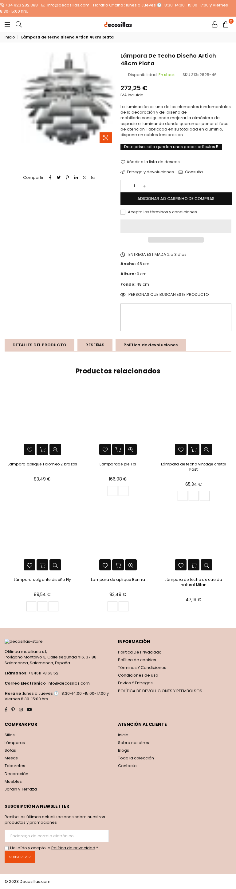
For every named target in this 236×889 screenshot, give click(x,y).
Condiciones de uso (138, 675)
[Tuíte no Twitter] (59, 177)
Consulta (193, 172)
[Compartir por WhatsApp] (84, 177)
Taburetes (15, 766)
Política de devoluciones (151, 345)
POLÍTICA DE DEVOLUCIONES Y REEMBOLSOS (160, 691)
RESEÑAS (94, 345)
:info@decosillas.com (68, 683)
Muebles (13, 781)
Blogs (123, 750)
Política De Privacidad (140, 652)
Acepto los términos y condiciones (162, 212)
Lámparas (15, 743)
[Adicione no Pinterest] (67, 177)
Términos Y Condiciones (142, 667)
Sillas (10, 735)
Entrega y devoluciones (150, 172)
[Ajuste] (214, 24)
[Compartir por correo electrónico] (93, 177)
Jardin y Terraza (21, 789)
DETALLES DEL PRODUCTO (39, 345)
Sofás (10, 750)
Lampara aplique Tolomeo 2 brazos (42, 464)
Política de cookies (137, 660)
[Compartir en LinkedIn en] (76, 177)
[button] (176, 226)
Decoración (16, 774)
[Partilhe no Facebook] (50, 177)
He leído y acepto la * (54, 848)
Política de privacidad (73, 848)
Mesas (11, 758)
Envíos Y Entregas (135, 683)
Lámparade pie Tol (118, 464)
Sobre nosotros (133, 743)
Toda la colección (136, 758)
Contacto (127, 766)
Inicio (10, 37)
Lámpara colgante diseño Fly (42, 579)
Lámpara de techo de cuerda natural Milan (193, 582)
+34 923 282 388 (21, 5)
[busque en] (19, 24)
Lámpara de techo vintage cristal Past (193, 466)
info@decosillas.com (67, 5)
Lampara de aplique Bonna (118, 579)
